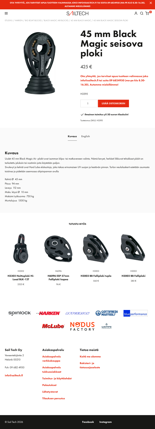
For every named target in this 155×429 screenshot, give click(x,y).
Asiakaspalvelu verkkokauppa (51, 359)
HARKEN (19, 20)
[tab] (72, 137)
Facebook (88, 422)
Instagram (105, 422)
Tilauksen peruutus (53, 398)
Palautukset (49, 385)
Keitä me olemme (90, 356)
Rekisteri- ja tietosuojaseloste (90, 365)
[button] (6, 13)
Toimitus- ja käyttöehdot (57, 378)
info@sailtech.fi (14, 375)
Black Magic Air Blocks (56, 20)
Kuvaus (72, 136)
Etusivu (9, 20)
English (85, 136)
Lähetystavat (50, 392)
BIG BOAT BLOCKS (33, 20)
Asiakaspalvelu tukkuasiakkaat (51, 369)
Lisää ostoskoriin (113, 103)
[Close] (151, 3)
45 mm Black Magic (81, 20)
